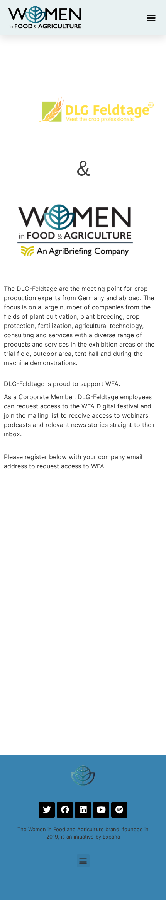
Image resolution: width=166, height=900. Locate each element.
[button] (151, 17)
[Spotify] (119, 810)
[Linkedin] (83, 810)
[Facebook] (65, 810)
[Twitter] (47, 810)
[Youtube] (101, 810)
